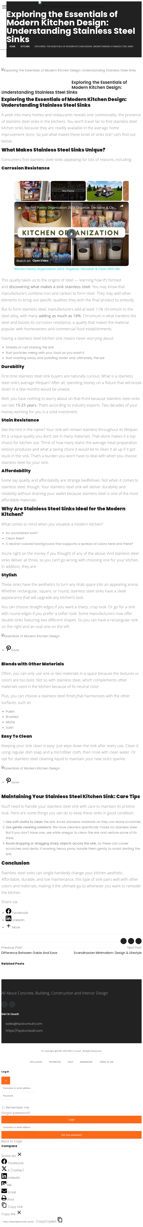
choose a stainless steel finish (50, 695)
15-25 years (26, 405)
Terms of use (106, 1061)
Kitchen (25, 46)
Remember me (17, 1107)
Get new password (71, 1134)
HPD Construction (84, 76)
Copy (46, 1221)
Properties (55, 1061)
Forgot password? (15, 1113)
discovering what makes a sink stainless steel (49, 286)
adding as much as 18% (60, 315)
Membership (86, 1061)
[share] (122, 206)
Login (72, 1119)
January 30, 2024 (14, 76)
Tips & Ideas (35, 1061)
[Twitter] (12, 1004)
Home (12, 46)
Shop (70, 1061)
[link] (19, 207)
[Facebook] (4, 1004)
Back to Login (11, 1141)
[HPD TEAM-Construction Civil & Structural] (71, 6)
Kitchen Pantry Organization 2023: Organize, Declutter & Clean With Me (71, 207)
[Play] (104, 190)
